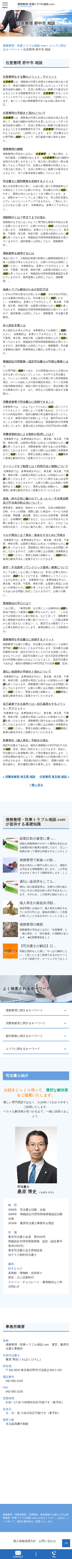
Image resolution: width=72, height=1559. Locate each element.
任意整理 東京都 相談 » (54, 776)
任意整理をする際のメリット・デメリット (30, 76)
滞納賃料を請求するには (18, 253)
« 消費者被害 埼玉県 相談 (19, 776)
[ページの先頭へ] (66, 1543)
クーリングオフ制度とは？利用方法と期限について (35, 466)
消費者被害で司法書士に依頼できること (28, 401)
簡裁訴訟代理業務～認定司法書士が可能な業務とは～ (35, 364)
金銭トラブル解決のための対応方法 (25, 289)
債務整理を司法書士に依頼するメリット (28, 639)
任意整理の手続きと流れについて (24, 113)
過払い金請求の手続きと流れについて (27, 671)
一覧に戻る (36, 785)
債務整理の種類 (13, 149)
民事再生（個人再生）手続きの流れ (25, 740)
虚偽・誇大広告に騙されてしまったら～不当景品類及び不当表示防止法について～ (35, 501)
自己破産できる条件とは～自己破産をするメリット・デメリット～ (34, 706)
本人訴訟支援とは (14, 325)
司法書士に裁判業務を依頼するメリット (28, 181)
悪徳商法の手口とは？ (17, 603)
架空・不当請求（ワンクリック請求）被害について (35, 567)
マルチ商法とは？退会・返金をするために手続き (34, 535)
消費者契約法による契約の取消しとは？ (28, 434)
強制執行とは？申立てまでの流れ (24, 217)
